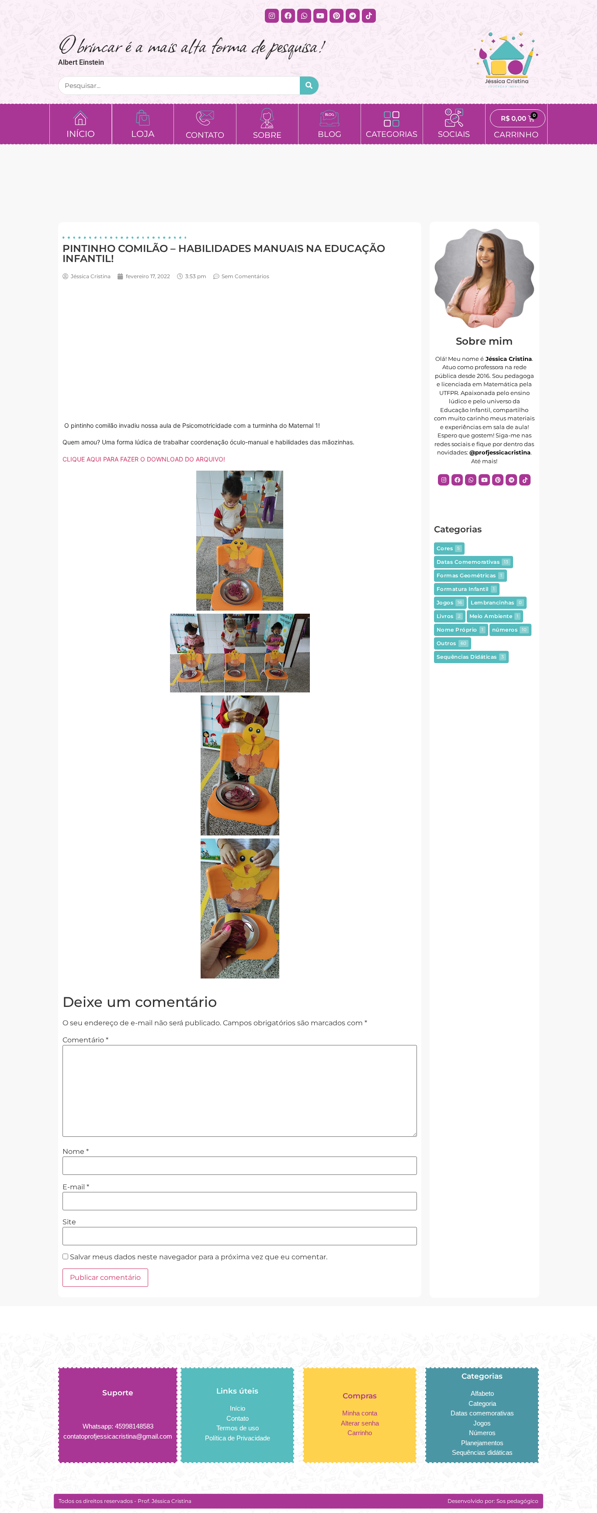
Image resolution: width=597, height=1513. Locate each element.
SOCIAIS (454, 134)
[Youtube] (320, 16)
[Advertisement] (239, 350)
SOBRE (267, 135)
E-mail (75, 1187)
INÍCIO (80, 134)
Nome (75, 1151)
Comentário (85, 1040)
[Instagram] (272, 16)
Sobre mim (484, 341)
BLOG (329, 134)
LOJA (142, 134)
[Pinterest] (337, 16)
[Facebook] (288, 16)
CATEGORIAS (391, 134)
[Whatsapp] (304, 16)
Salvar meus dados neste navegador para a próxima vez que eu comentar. (198, 1257)
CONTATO (205, 135)
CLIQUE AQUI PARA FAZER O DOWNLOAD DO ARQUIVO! (143, 459)
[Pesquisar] (309, 85)
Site (69, 1222)
